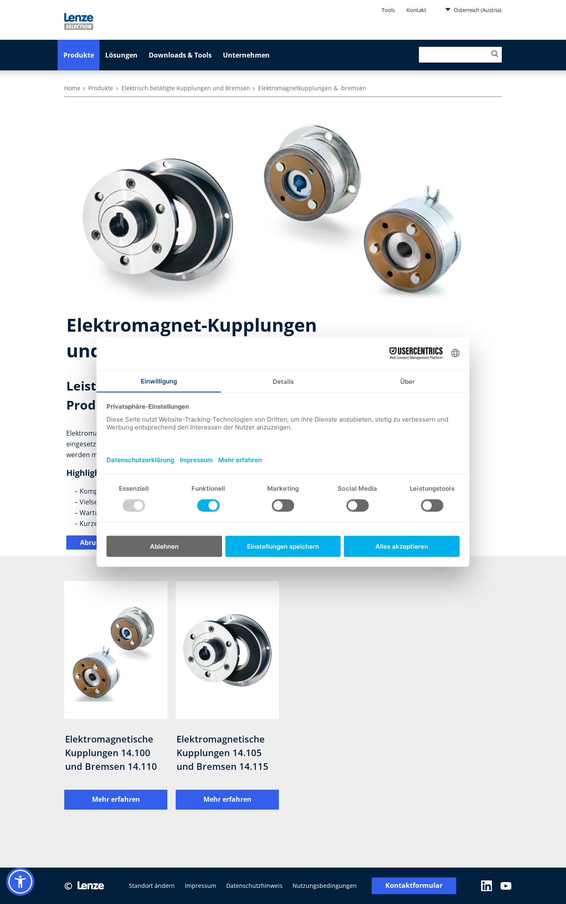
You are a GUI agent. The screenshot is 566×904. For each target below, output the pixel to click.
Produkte (78, 55)
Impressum (200, 886)
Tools (388, 10)
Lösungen (121, 55)
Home (72, 88)
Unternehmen (246, 55)
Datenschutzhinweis (254, 886)
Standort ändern (152, 886)
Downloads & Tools (180, 55)
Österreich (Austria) (476, 10)
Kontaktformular (414, 885)
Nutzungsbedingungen (325, 886)
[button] (20, 882)
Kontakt (416, 10)
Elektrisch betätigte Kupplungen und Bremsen (185, 88)
